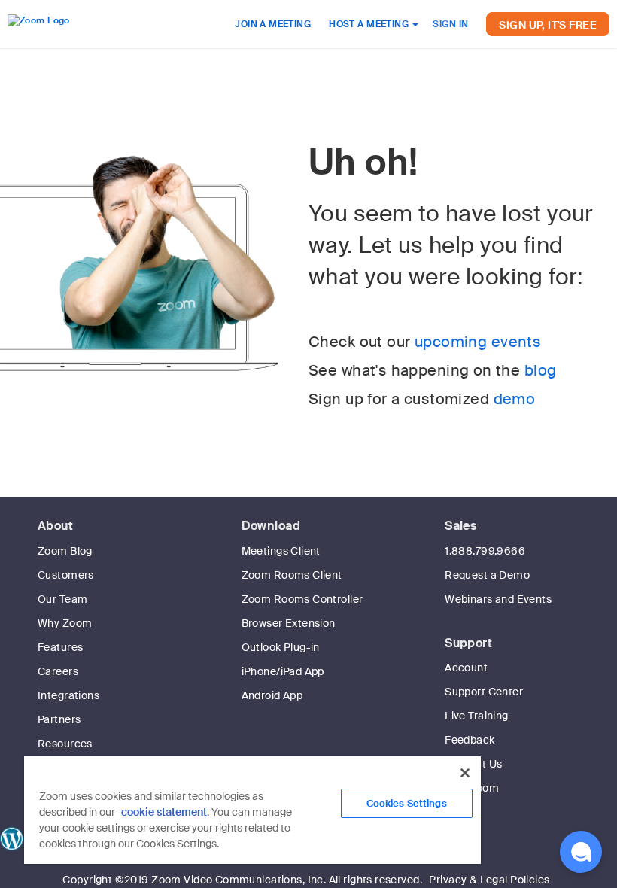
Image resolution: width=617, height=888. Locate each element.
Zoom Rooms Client (292, 575)
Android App (272, 695)
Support (468, 643)
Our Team (62, 599)
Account (466, 667)
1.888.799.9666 (485, 551)
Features (60, 647)
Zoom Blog (65, 551)
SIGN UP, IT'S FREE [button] (548, 25)
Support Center (484, 691)
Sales (460, 526)
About (55, 526)
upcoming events (478, 341)
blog (540, 370)
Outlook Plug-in (281, 647)
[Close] (465, 772)
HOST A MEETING (370, 24)
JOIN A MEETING (273, 24)
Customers (66, 575)
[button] (581, 852)
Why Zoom (65, 623)
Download (271, 526)
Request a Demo (487, 575)
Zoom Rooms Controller (302, 599)
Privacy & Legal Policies (489, 879)
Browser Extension (289, 623)
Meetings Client (281, 551)
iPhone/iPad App (283, 671)
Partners (59, 719)
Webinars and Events (498, 599)
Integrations (68, 695)
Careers (58, 671)
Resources (65, 743)
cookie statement (164, 812)
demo (515, 399)
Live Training (476, 715)
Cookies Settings (406, 803)
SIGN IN (450, 24)
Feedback (469, 740)
